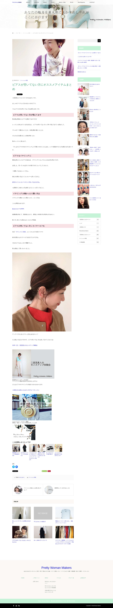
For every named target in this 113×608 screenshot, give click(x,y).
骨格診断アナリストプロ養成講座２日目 (16, 454)
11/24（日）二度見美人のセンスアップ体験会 (24, 345)
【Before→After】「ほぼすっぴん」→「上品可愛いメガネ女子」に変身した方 (95, 149)
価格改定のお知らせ (82, 71)
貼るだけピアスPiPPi (18, 209)
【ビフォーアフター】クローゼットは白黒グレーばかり (89, 52)
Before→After (62, 2)
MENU (45, 2)
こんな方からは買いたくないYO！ (85, 56)
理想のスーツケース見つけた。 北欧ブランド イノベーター (64, 521)
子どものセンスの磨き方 (40, 521)
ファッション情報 (26, 33)
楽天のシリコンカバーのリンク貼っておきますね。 (26, 182)
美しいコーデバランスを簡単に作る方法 (21, 521)
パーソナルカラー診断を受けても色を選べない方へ (58, 454)
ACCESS (36, 2)
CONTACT (92, 2)
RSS (19, 605)
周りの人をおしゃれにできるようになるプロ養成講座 (50, 586)
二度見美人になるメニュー (88, 234)
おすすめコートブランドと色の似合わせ (24, 454)
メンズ (88, 223)
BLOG (71, 2)
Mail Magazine (81, 2)
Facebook (13, 605)
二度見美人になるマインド (88, 219)
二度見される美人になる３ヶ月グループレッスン (25, 390)
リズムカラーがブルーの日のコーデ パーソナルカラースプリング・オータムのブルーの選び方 (33, 456)
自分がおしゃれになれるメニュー (50, 582)
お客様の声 (83, 577)
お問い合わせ (36, 581)
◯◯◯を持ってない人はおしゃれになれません (21, 541)
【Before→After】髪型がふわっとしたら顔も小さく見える (41, 454)
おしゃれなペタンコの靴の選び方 (50, 453)
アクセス (59, 577)
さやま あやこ (22, 477)
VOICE (52, 2)
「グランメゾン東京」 (21, 231)
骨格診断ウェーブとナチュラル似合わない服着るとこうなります (95, 98)
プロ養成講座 (88, 242)
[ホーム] (12, 31)
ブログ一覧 (18, 33)
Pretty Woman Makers (16, 2)
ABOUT (28, 2)
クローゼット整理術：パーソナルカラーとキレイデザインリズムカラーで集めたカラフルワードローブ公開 (64, 542)
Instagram (16, 605)
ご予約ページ (36, 577)
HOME (22, 577)
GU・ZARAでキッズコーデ (40, 540)
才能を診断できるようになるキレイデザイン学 (50, 591)
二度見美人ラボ (88, 227)
